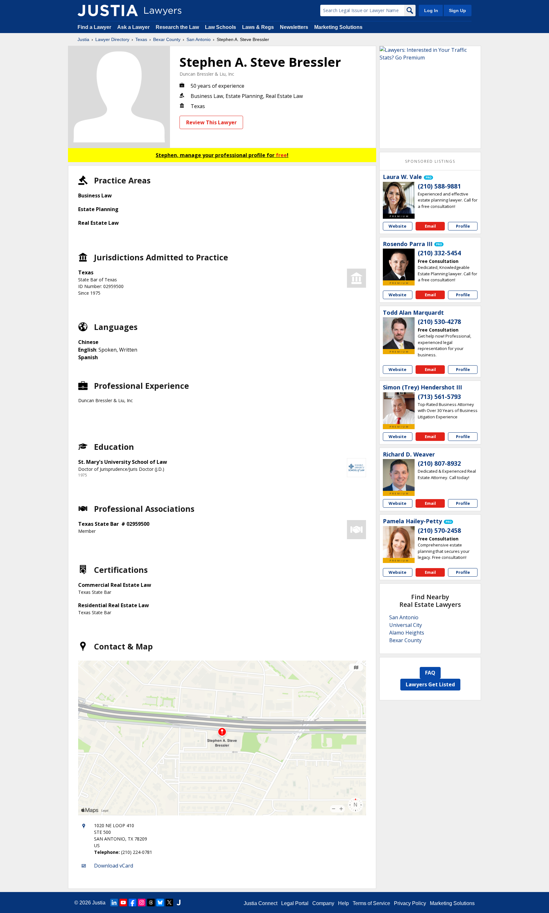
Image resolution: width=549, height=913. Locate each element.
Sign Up (457, 10)
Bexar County (166, 39)
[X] (169, 902)
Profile (463, 226)
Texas (141, 39)
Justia (83, 39)
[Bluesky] (160, 902)
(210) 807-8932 (439, 463)
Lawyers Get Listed (430, 684)
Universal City (405, 624)
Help (343, 903)
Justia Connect (260, 903)
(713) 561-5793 (439, 397)
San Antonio (198, 39)
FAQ (430, 672)
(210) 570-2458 (439, 530)
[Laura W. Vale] (399, 198)
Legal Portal (294, 903)
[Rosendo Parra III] (399, 264)
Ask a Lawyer (134, 27)
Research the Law (177, 27)
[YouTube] (123, 902)
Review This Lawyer (211, 122)
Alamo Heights (406, 632)
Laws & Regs (258, 27)
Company (323, 903)
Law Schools (220, 27)
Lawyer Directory (112, 39)
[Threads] (151, 902)
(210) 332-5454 (439, 253)
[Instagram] (142, 902)
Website (397, 226)
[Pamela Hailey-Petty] (399, 542)
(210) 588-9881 (439, 186)
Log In (431, 10)
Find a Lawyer (94, 27)
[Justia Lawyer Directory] (108, 10)
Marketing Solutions (338, 27)
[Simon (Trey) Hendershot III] (399, 408)
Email (430, 226)
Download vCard (113, 865)
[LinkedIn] (114, 902)
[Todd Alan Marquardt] (399, 333)
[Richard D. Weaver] (399, 475)
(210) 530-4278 (439, 322)
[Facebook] (132, 902)
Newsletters (294, 27)
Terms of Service (371, 903)
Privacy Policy (410, 903)
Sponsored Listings (430, 161)
